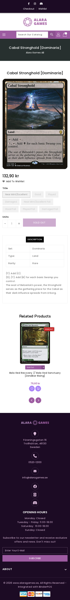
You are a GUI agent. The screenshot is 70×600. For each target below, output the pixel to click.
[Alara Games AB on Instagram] (35, 3)
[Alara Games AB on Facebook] (28, 3)
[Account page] (58, 34)
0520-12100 (35, 462)
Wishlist (42, 8)
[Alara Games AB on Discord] (41, 3)
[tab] (35, 239)
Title (5, 188)
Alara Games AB (35, 52)
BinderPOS (45, 586)
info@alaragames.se (35, 477)
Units (5, 217)
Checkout (29, 8)
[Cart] (65, 34)
